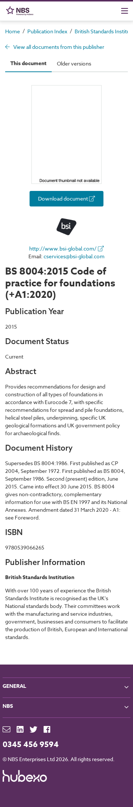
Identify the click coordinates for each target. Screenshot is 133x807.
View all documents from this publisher (58, 46)
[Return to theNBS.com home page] (21, 11)
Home (12, 31)
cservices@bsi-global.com (74, 256)
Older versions (74, 63)
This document (28, 63)
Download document (63, 198)
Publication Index (47, 31)
